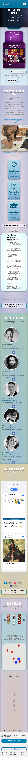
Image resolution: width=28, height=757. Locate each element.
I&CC (22, 350)
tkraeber (15, 431)
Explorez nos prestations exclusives (14, 225)
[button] (7, 650)
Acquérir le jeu (12, 80)
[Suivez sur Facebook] (11, 586)
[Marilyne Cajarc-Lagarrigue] (19, 619)
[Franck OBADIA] (8, 619)
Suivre (15, 489)
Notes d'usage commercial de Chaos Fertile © (14, 305)
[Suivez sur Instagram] (15, 583)
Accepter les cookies (14, 741)
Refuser (14, 745)
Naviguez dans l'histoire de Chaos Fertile (14, 592)
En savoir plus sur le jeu (18, 72)
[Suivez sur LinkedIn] (5, 583)
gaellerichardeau (6, 459)
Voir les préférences (14, 749)
